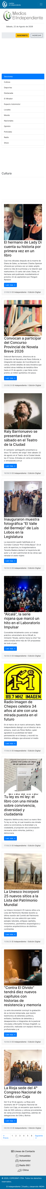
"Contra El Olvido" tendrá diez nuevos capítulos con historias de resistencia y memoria (22, 996)
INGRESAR (36, 35)
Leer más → (10, 285)
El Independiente (13, 1186)
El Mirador (8, 98)
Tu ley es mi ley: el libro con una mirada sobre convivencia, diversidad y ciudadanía (21, 805)
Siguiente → (39, 1137)
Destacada (8, 93)
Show (6, 143)
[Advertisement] (23, 57)
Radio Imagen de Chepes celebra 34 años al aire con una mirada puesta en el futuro (20, 710)
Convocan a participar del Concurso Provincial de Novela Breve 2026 (22, 344)
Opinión (7, 126)
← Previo (5, 1137)
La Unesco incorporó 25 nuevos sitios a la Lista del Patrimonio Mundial (21, 898)
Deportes (8, 87)
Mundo (7, 115)
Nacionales (8, 121)
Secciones (8, 76)
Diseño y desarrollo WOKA (33, 1186)
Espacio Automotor (12, 104)
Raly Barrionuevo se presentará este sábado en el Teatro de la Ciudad (20, 438)
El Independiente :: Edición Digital (26, 292)
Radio (6, 137)
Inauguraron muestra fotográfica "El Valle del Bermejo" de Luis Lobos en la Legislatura (21, 528)
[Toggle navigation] (41, 4)
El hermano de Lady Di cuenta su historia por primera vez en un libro (23, 248)
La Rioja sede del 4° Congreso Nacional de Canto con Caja (22, 1092)
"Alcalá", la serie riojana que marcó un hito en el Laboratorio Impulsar (22, 620)
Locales (7, 110)
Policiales (8, 132)
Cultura (7, 82)
